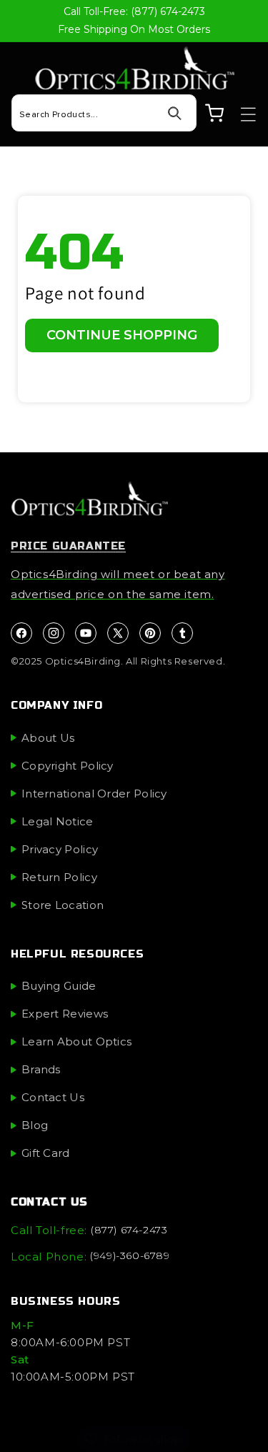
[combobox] (104, 112)
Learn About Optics (76, 1041)
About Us (47, 738)
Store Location (62, 905)
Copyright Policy (67, 765)
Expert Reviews (64, 1013)
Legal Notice (57, 821)
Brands (41, 1069)
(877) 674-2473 (129, 1229)
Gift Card (45, 1153)
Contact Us (52, 1097)
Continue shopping (121, 335)
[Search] (174, 113)
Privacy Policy (59, 849)
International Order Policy (94, 793)
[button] (241, 114)
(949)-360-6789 (129, 1255)
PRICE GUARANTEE (68, 545)
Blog (34, 1125)
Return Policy (59, 877)
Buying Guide (58, 986)
